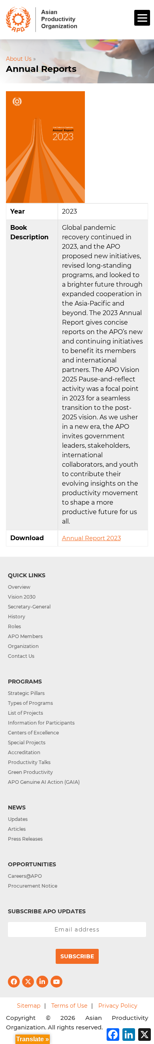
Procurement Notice (32, 886)
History (16, 617)
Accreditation (24, 752)
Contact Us (21, 656)
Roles (14, 626)
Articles (17, 829)
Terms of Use (69, 1005)
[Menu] (142, 18)
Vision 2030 (22, 597)
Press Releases (25, 839)
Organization (23, 646)
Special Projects (26, 742)
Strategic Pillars (26, 693)
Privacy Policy (117, 1005)
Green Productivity (30, 772)
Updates (18, 819)
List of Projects (25, 713)
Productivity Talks (29, 762)
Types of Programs (30, 703)
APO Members (25, 636)
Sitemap (28, 1005)
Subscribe (77, 956)
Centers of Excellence (33, 733)
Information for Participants (41, 723)
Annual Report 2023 (91, 538)
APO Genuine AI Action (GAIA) (44, 782)
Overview (19, 587)
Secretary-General (29, 607)
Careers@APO (25, 876)
